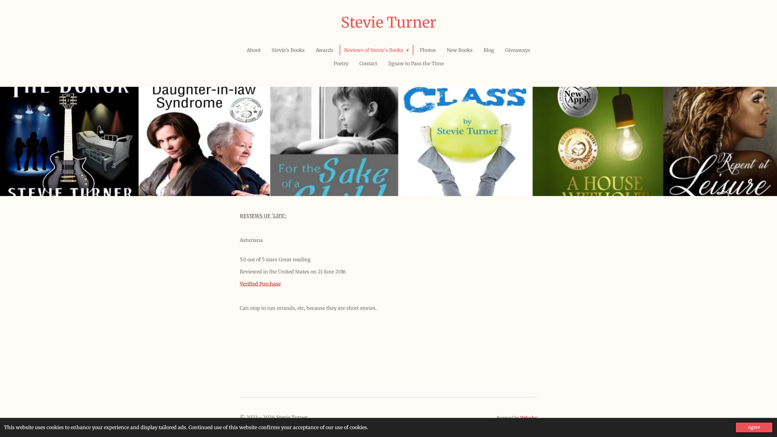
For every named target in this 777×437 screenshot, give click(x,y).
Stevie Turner (388, 22)
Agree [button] (754, 427)
